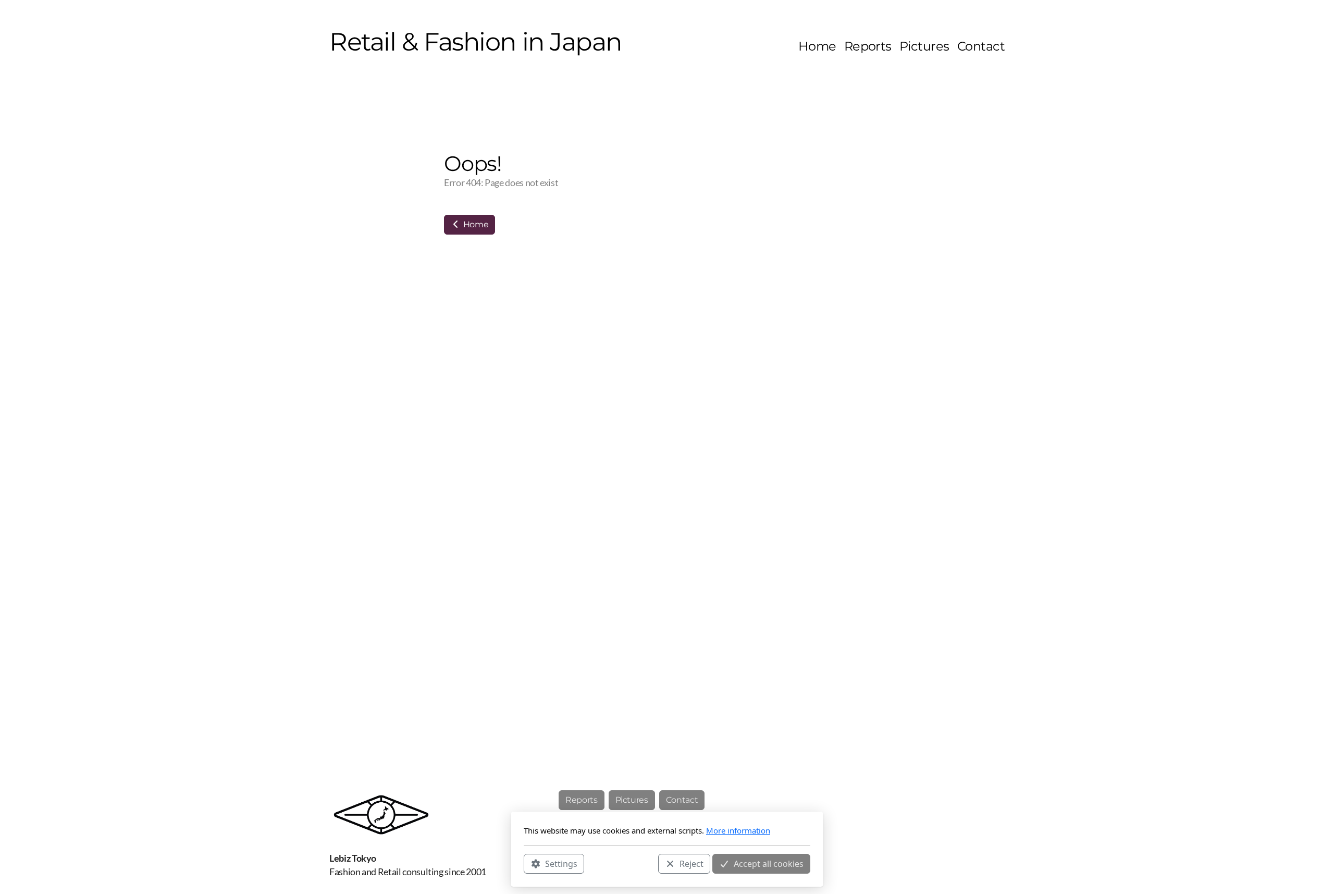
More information (738, 830)
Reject (691, 863)
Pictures (631, 800)
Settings (561, 863)
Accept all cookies (769, 863)
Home (474, 224)
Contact (682, 800)
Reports (581, 800)
